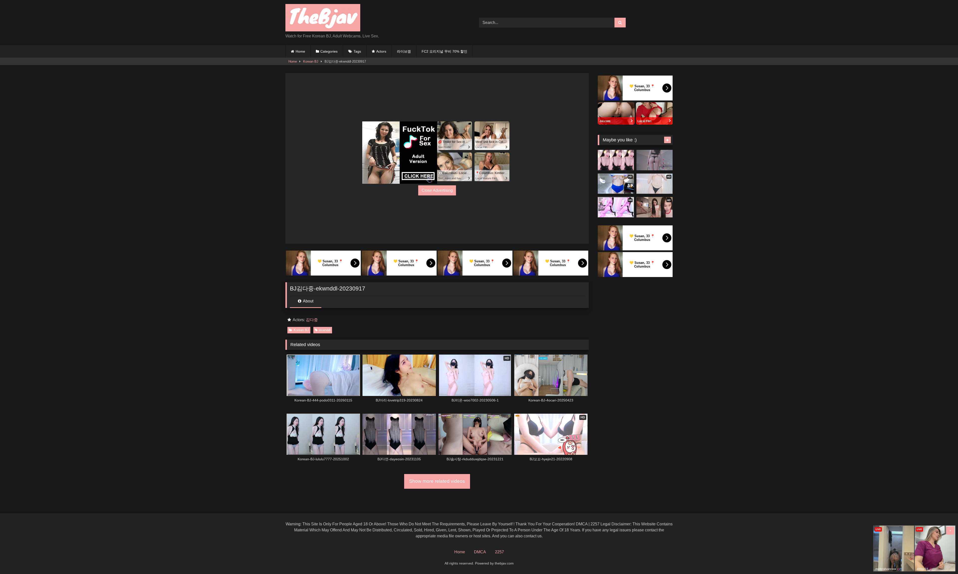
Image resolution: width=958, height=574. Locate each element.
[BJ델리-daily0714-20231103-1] (654, 160)
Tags (357, 51)
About (307, 301)
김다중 (312, 320)
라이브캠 (404, 51)
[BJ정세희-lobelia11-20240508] (616, 160)
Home (300, 51)
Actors (381, 51)
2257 (499, 552)
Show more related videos (437, 481)
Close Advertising (437, 190)
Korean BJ (310, 61)
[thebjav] (322, 18)
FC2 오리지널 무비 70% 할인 (444, 51)
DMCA (480, 552)
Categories (329, 51)
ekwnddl (325, 330)
